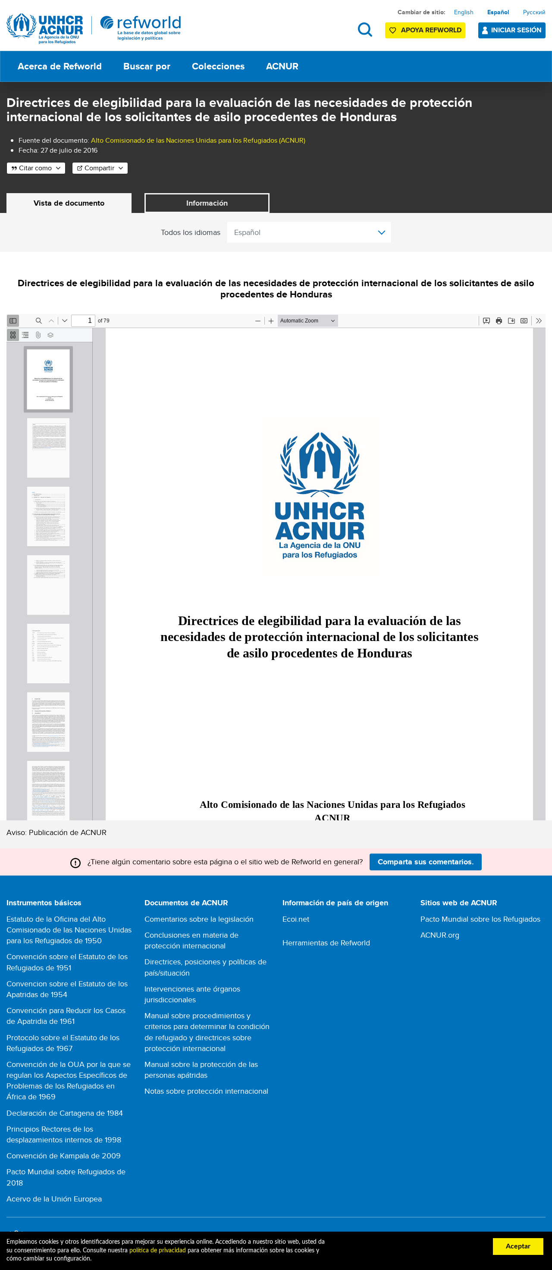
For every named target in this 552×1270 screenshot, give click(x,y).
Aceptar (518, 1246)
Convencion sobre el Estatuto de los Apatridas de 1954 (67, 989)
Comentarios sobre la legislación (199, 918)
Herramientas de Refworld (326, 942)
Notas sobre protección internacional (206, 1090)
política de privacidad (157, 1251)
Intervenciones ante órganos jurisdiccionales (192, 994)
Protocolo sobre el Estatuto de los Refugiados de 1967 (62, 1043)
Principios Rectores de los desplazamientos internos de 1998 (63, 1134)
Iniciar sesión (516, 30)
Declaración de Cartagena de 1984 (64, 1112)
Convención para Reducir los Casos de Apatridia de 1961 (65, 1015)
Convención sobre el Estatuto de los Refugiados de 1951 (67, 962)
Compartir (99, 168)
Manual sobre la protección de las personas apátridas (201, 1069)
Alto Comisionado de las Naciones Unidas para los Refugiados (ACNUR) (198, 140)
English (464, 12)
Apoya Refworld (431, 30)
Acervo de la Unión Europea (54, 1198)
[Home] (93, 28)
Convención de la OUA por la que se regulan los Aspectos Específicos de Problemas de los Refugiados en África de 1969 (68, 1080)
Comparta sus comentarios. (426, 861)
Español (498, 12)
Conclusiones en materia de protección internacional (191, 940)
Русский (534, 12)
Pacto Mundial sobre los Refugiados (480, 918)
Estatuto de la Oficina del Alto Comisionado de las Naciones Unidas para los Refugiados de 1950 (69, 929)
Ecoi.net (295, 918)
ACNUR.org (439, 934)
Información (207, 203)
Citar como (35, 168)
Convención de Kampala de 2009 (63, 1155)
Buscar (365, 29)
